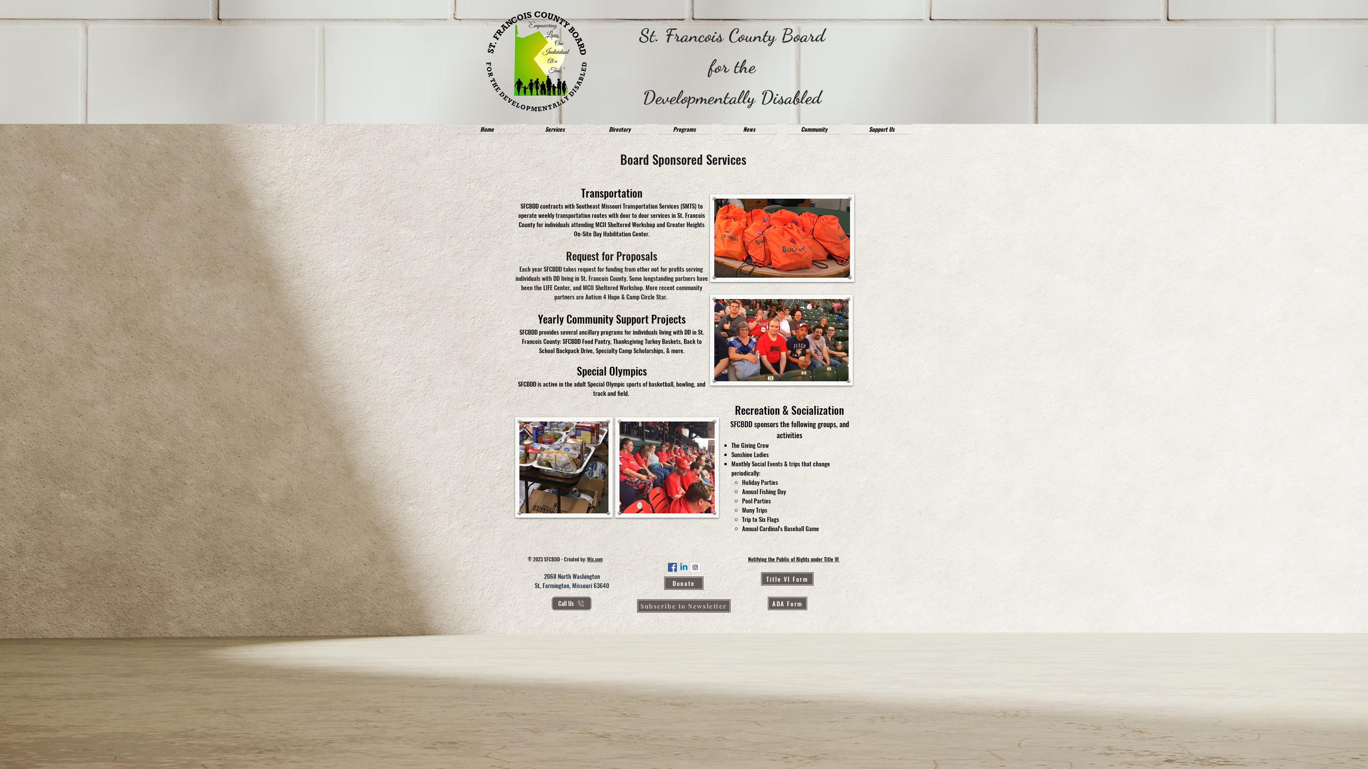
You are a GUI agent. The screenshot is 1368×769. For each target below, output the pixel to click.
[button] (554, 129)
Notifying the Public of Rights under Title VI (794, 559)
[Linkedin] (683, 567)
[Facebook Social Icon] (672, 567)
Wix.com (595, 559)
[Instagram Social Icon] (695, 567)
